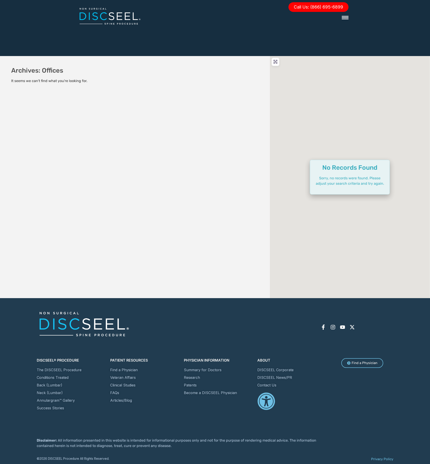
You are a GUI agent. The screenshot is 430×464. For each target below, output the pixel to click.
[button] (318, 7)
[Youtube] (342, 327)
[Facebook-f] (323, 327)
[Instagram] (332, 327)
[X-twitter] (352, 327)
